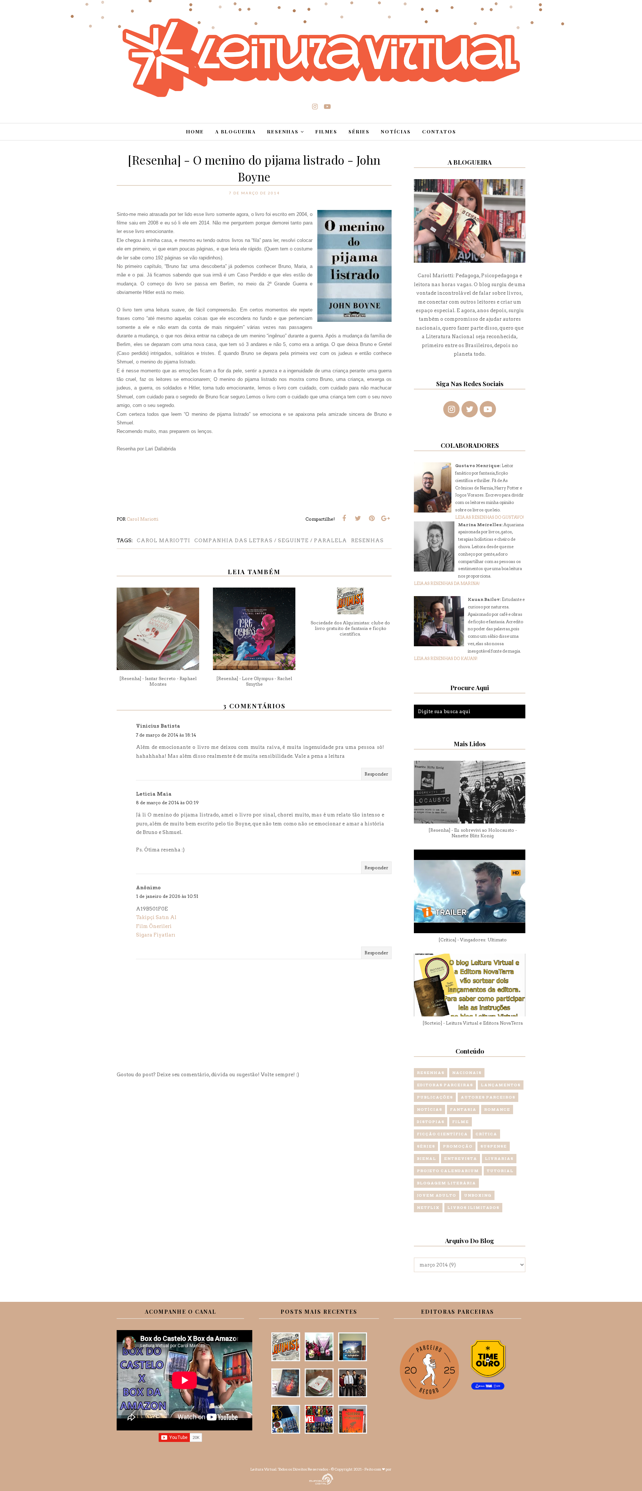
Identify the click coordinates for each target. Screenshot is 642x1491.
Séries (426, 1146)
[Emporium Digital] (321, 1478)
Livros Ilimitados (473, 1207)
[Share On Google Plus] (385, 518)
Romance (497, 1109)
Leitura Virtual (263, 1469)
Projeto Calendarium (448, 1170)
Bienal (426, 1158)
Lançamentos (501, 1085)
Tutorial (500, 1170)
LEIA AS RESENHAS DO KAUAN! (445, 658)
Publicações (435, 1097)
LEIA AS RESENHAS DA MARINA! (447, 583)
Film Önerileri (154, 926)
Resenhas (367, 540)
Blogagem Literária (446, 1183)
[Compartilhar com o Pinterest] (371, 518)
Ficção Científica (442, 1134)
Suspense (493, 1146)
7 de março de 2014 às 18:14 (166, 735)
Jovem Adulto (436, 1195)
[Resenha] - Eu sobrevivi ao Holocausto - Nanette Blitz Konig (472, 832)
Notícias (429, 1109)
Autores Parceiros (488, 1097)
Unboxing (478, 1195)
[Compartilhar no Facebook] (344, 518)
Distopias (430, 1121)
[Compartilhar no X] (358, 518)
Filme (460, 1121)
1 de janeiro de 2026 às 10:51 (167, 896)
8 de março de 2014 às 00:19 (167, 802)
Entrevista (460, 1158)
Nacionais (467, 1072)
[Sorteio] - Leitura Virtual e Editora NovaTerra (472, 1023)
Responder (376, 774)
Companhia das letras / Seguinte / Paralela (270, 540)
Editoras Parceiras (445, 1085)
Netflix (428, 1207)
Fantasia (463, 1109)
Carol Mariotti (163, 540)
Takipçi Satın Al (156, 917)
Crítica (486, 1134)
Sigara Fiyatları (155, 935)
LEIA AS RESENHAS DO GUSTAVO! (489, 517)
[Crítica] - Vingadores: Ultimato (472, 939)
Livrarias (499, 1158)
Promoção (458, 1146)
